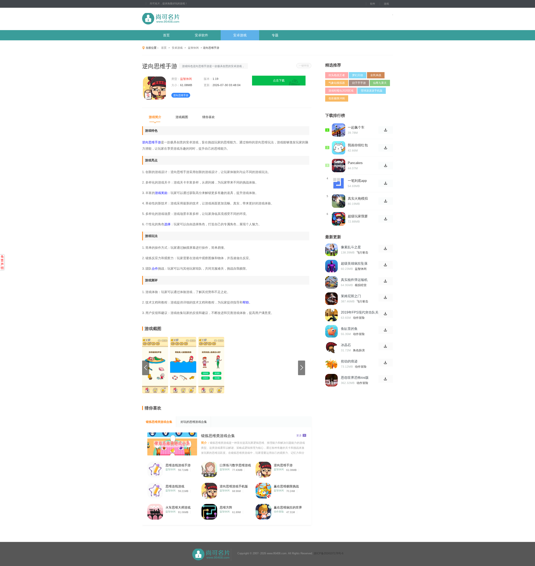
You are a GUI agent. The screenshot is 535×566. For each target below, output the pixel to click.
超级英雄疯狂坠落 (354, 263)
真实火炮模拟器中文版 (358, 198)
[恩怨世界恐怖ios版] (331, 380)
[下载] (385, 248)
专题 (275, 35)
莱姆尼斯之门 (351, 296)
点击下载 (279, 80)
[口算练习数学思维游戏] (209, 468)
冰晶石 (346, 345)
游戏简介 (155, 117)
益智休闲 (193, 47)
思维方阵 (226, 507)
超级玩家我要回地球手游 (358, 216)
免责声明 (2, 262)
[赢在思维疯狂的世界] (263, 511)
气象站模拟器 (337, 82)
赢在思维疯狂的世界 (288, 507)
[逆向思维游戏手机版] (209, 489)
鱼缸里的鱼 (349, 328)
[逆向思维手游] (263, 468)
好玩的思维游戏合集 (194, 421)
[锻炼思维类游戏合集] (172, 443)
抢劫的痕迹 (349, 361)
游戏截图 (182, 117)
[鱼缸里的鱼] (331, 331)
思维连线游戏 (175, 486)
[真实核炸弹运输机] (331, 282)
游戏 (386, 3)
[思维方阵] (209, 511)
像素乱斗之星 (351, 247)
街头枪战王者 (337, 75)
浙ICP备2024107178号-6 (328, 553)
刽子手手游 (359, 82)
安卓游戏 (240, 35)
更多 (299, 435)
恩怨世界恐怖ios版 (355, 377)
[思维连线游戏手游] (155, 468)
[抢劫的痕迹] (331, 364)
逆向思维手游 (283, 465)
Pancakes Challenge (355, 163)
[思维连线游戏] (155, 489)
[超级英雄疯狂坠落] (331, 266)
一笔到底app (357, 180)
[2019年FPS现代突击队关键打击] (331, 315)
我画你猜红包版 (358, 145)
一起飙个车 (356, 127)
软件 (372, 3)
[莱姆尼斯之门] (331, 298)
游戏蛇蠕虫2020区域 (341, 90)
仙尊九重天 (380, 82)
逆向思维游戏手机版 (234, 486)
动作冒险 (279, 511)
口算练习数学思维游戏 (235, 465)
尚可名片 (183, 19)
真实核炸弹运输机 (354, 280)
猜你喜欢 (208, 117)
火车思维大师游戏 (178, 507)
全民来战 (375, 75)
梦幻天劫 (357, 75)
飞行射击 (362, 252)
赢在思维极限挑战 (286, 486)
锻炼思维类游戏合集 (159, 421)
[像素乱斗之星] (331, 249)
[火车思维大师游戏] (155, 511)
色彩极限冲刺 (337, 98)
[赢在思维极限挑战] (263, 489)
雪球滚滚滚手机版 (371, 90)
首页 (166, 35)
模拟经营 (361, 285)
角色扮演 (359, 350)
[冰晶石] (331, 347)
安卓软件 (201, 35)
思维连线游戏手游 (178, 465)
